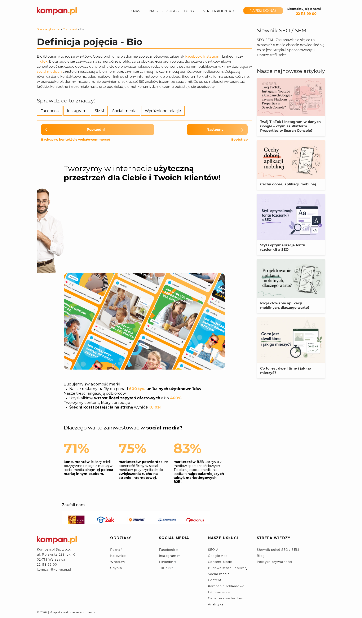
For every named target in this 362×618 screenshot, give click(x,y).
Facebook (193, 56)
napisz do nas (263, 11)
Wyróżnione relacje (163, 111)
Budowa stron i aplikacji (228, 568)
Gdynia (116, 568)
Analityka (216, 604)
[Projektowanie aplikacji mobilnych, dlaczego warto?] (291, 278)
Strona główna (48, 29)
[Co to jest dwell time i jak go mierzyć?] (291, 340)
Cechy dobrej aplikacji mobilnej (288, 184)
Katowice (118, 556)
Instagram (212, 56)
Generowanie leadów (225, 598)
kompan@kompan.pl (54, 569)
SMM (99, 111)
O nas (134, 11)
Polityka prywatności (274, 562)
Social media (124, 111)
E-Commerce (219, 592)
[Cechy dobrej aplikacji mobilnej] (291, 159)
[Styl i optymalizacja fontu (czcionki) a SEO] (291, 216)
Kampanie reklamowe (226, 586)
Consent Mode (220, 562)
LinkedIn (166, 562)
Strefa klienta (217, 11)
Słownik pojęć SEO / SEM (278, 550)
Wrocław (117, 562)
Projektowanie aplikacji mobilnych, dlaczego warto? (284, 305)
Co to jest (70, 29)
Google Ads (217, 556)
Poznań (116, 550)
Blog (189, 11)
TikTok (42, 61)
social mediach (49, 72)
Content (215, 580)
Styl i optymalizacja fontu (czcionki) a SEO (282, 247)
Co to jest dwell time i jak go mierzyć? (285, 370)
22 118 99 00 (306, 14)
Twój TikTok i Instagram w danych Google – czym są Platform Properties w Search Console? (290, 126)
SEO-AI (214, 550)
